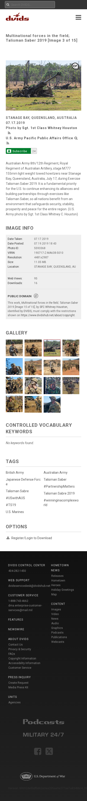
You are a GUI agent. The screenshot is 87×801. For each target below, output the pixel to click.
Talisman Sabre (17, 491)
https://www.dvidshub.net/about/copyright (48, 315)
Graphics (57, 628)
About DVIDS (18, 639)
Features (15, 619)
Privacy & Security (19, 649)
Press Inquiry (19, 677)
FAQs (11, 654)
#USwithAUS (15, 498)
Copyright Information (22, 658)
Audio (55, 623)
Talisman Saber (55, 479)
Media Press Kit (18, 687)
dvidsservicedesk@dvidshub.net (29, 586)
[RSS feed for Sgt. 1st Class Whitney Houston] (9, 133)
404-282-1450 (17, 570)
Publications (59, 637)
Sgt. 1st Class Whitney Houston (49, 128)
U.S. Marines (15, 512)
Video (55, 614)
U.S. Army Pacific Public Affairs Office (39, 138)
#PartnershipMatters (59, 486)
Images (56, 609)
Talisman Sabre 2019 (59, 493)
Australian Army (56, 472)
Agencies (14, 702)
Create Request (18, 682)
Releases (57, 576)
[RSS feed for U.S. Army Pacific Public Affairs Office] (8, 143)
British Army (15, 472)
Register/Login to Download (31, 538)
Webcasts (57, 641)
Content (58, 604)
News (54, 618)
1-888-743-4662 (18, 601)
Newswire (16, 629)
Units (12, 697)
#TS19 (11, 505)
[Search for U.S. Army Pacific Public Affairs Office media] (76, 138)
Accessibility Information (24, 663)
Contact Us (15, 644)
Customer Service (19, 667)
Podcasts (57, 632)
